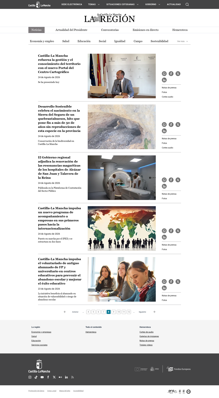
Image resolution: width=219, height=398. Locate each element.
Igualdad (119, 41)
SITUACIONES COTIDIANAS (120, 4)
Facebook (48, 377)
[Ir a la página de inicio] (39, 4)
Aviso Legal (51, 391)
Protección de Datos (36, 391)
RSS (72, 377)
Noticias (36, 29)
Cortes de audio (146, 332)
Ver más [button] (181, 41)
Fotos (164, 92)
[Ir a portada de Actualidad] (109, 19)
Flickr (60, 377)
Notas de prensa (169, 87)
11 (124, 312)
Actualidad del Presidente (71, 29)
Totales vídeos (146, 345)
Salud (65, 41)
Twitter (54, 377)
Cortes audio (167, 97)
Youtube (42, 377)
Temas (92, 4)
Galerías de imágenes (149, 336)
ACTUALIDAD (174, 4)
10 (119, 312)
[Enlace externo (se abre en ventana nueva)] (179, 391)
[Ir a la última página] (152, 312)
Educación (84, 41)
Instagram (30, 377)
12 (129, 312)
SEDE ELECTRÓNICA (71, 4)
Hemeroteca (180, 29)
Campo (138, 41)
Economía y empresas (41, 332)
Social (102, 41)
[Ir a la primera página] (66, 312)
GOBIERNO (150, 4)
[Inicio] (62, 366)
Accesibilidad (78, 391)
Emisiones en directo (146, 29)
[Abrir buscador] (187, 4)
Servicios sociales (39, 345)
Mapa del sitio (64, 391)
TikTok (36, 377)
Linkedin (66, 377)
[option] (42, 41)
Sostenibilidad (159, 41)
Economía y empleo (42, 41)
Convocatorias (110, 29)
